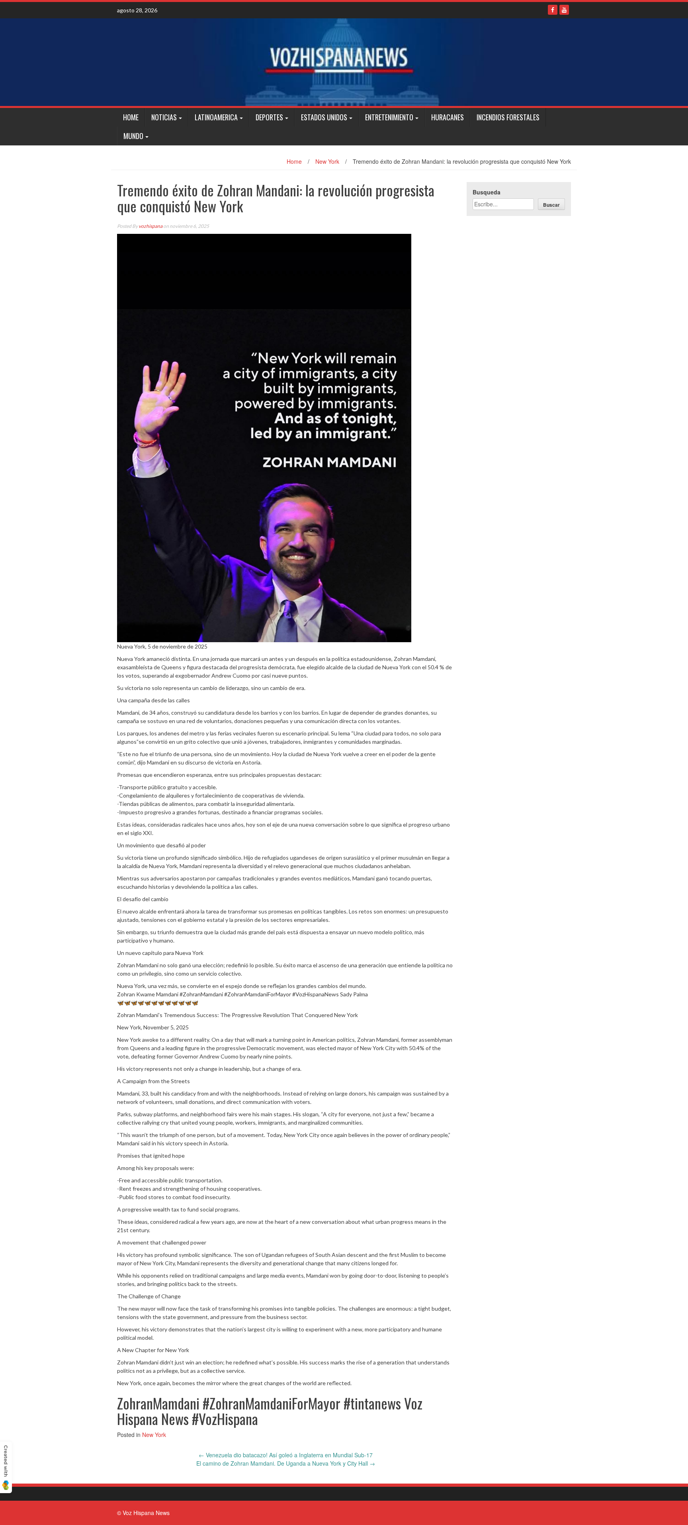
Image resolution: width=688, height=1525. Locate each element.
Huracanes (447, 117)
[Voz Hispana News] (344, 62)
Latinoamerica (216, 117)
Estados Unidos (324, 117)
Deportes (269, 117)
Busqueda (486, 192)
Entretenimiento (389, 117)
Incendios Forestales (508, 117)
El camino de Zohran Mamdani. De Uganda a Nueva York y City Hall (285, 1463)
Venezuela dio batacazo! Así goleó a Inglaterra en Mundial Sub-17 (286, 1455)
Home (131, 117)
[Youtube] (564, 10)
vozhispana (150, 226)
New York (327, 161)
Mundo (133, 136)
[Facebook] (552, 10)
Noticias (164, 117)
